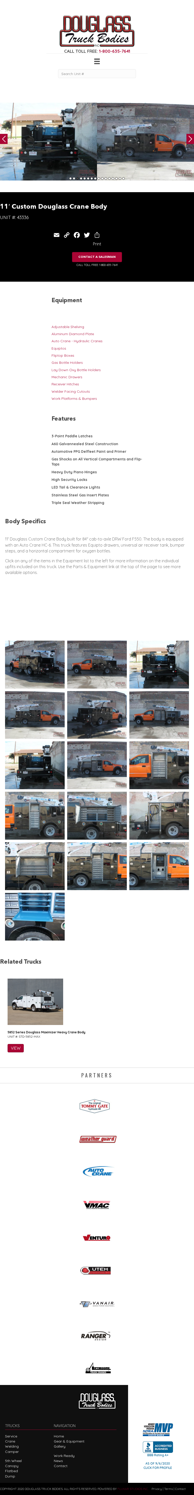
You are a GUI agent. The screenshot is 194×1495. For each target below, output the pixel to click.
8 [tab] (95, 178)
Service (11, 1436)
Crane (10, 1441)
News (58, 1460)
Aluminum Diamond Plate (73, 334)
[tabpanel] (48, 142)
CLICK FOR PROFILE (157, 1468)
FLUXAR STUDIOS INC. (133, 1489)
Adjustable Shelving (68, 327)
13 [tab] (113, 178)
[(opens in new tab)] (97, 1104)
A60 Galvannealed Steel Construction (85, 444)
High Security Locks (69, 479)
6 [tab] (88, 178)
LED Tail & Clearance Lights (76, 487)
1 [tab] (70, 178)
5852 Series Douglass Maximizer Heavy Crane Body (46, 1032)
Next (190, 139)
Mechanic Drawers (67, 377)
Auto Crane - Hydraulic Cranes (77, 341)
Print (97, 243)
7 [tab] (91, 178)
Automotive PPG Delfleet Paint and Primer (89, 451)
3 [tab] (77, 178)
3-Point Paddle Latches (72, 436)
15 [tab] (120, 178)
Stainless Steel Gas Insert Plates (80, 495)
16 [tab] (123, 178)
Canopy (11, 1466)
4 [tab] (81, 178)
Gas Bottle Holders (67, 362)
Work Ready (64, 1455)
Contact (60, 1466)
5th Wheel (13, 1460)
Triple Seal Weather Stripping (78, 502)
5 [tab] (84, 178)
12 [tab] (109, 178)
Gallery (59, 1446)
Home (59, 1436)
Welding (12, 1446)
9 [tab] (99, 178)
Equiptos (59, 348)
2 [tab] (74, 178)
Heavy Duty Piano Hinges (74, 472)
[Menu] (97, 61)
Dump (10, 1476)
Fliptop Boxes (63, 355)
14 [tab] (116, 178)
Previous (4, 139)
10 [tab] (102, 178)
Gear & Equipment (69, 1441)
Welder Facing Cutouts (71, 391)
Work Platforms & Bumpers (74, 398)
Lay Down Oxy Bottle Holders (76, 370)
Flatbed (11, 1471)
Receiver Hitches (65, 384)
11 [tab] (106, 178)
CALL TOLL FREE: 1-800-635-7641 (97, 265)
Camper (12, 1451)
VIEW (15, 1048)
